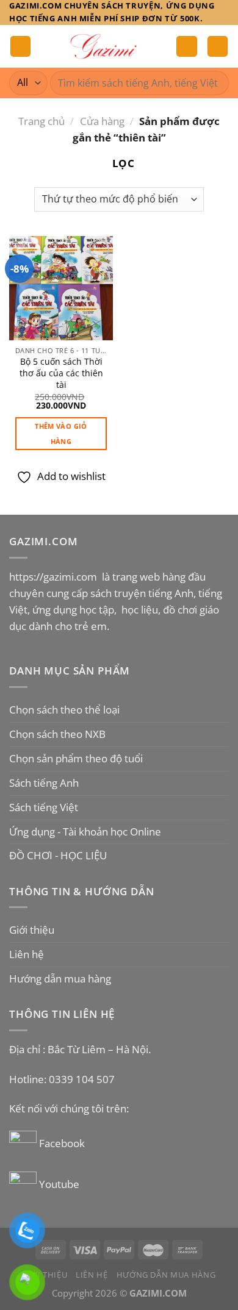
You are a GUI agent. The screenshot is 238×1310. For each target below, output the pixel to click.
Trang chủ (41, 121)
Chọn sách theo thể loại (64, 710)
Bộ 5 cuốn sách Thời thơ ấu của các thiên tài (61, 373)
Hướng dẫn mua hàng (60, 979)
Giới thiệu (31, 930)
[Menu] (20, 46)
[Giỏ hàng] (217, 46)
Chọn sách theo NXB (57, 734)
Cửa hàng (102, 121)
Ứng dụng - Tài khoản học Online (85, 832)
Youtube (59, 1184)
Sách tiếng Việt (43, 807)
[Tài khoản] (186, 46)
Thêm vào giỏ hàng (61, 433)
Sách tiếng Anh (44, 783)
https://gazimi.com (54, 577)
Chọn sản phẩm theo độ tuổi (76, 758)
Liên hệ (26, 954)
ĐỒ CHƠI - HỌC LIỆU (58, 855)
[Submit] (214, 83)
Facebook (63, 1143)
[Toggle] (224, 710)
